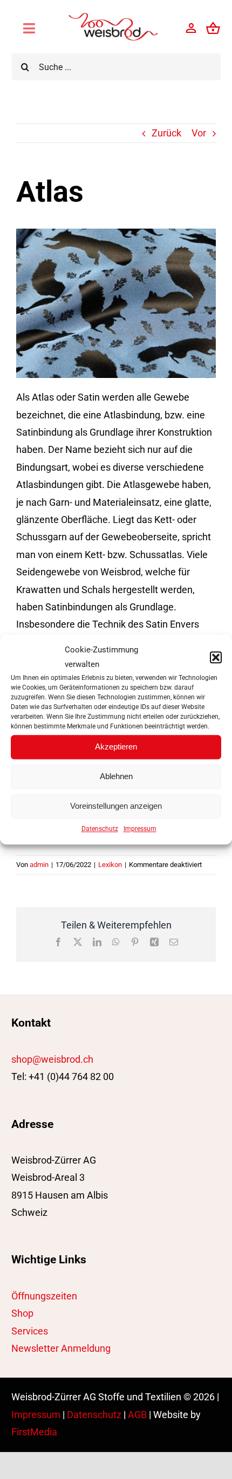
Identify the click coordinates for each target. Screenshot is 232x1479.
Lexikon (110, 865)
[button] (215, 657)
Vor (199, 133)
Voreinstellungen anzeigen (116, 805)
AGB (137, 1414)
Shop (22, 1313)
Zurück (166, 133)
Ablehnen (116, 776)
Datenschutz (99, 829)
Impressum (140, 829)
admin (39, 865)
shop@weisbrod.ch (52, 1059)
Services (29, 1331)
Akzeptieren (116, 746)
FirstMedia (34, 1431)
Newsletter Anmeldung (61, 1348)
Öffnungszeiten (44, 1296)
